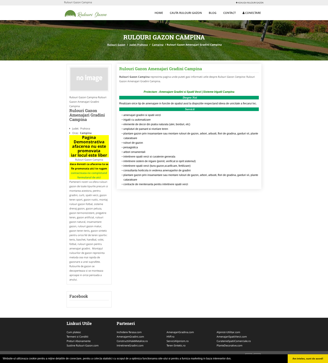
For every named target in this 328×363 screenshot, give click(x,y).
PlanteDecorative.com (229, 345)
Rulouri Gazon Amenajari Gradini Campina (160, 68)
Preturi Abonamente (79, 341)
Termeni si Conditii (77, 336)
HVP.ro (170, 336)
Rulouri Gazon (116, 44)
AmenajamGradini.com (130, 336)
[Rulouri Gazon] (86, 12)
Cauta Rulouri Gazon (186, 13)
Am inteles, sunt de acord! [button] (307, 358)
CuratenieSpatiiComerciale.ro (234, 341)
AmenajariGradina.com (180, 332)
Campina (157, 44)
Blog (212, 13)
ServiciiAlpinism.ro (178, 341)
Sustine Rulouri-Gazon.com (83, 345)
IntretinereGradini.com (130, 345)
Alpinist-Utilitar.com (228, 332)
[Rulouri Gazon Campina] (89, 79)
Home (159, 13)
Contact (229, 13)
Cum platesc (74, 332)
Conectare (252, 13)
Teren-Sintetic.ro (176, 345)
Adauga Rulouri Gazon (250, 2)
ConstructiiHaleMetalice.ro (132, 341)
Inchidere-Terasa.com (129, 332)
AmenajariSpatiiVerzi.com (232, 336)
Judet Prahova (138, 44)
